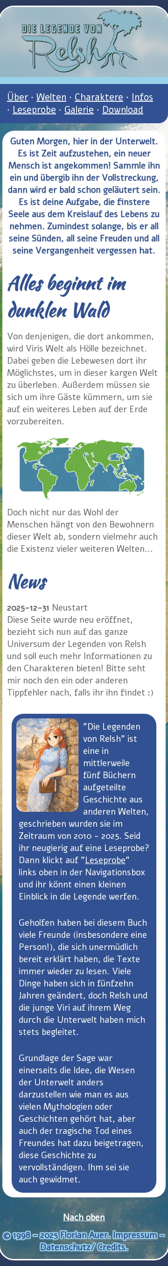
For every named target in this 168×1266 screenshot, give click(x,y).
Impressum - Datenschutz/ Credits (102, 1241)
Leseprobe (34, 110)
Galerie (79, 110)
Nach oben (84, 1217)
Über (17, 97)
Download (122, 110)
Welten (51, 97)
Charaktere (99, 97)
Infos (142, 97)
